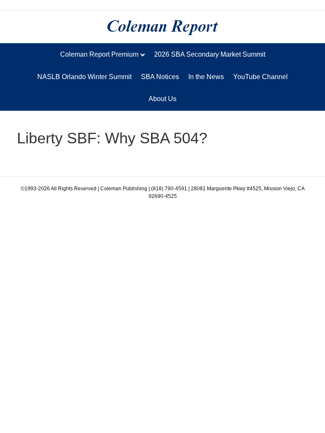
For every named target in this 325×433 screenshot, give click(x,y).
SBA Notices (160, 76)
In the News (206, 76)
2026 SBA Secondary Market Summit (209, 54)
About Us (162, 98)
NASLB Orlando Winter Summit (84, 76)
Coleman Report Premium (99, 54)
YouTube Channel (260, 76)
